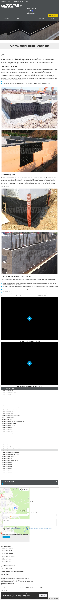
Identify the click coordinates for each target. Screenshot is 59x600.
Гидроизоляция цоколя (7, 470)
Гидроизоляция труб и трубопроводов (10, 452)
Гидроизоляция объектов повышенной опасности (13, 421)
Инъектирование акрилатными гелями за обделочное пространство (17, 581)
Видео (14, 1)
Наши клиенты (44, 589)
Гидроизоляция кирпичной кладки (9, 456)
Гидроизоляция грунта (7, 419)
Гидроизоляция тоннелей (7, 433)
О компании (3, 1)
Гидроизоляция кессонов (7, 411)
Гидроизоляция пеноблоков (8, 450)
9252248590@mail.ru (31, 13)
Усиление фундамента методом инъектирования (12, 571)
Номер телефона (35, 512)
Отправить (6, 537)
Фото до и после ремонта (27, 587)
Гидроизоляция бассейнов (7, 390)
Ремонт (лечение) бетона (7, 569)
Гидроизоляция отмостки (7, 476)
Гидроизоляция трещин (7, 398)
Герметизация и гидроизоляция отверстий (11, 407)
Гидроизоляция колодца (7, 464)
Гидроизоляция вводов (6, 568)
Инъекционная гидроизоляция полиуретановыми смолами (15, 578)
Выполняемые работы (7, 19)
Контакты (27, 1)
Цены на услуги (20, 1)
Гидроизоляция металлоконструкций (10, 460)
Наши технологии (29, 19)
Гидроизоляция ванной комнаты (9, 392)
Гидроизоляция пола (6, 444)
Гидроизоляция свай (6, 394)
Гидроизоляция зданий (7, 396)
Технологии (6, 483)
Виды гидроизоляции (18, 19)
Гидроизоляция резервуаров (8, 425)
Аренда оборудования (52, 19)
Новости (10, 1)
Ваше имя (5, 512)
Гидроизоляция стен (6, 441)
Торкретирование (6, 439)
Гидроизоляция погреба (7, 466)
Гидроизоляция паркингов (7, 431)
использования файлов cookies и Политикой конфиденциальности (20, 596)
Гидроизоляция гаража (7, 468)
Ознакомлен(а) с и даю (27, 528)
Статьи (3, 589)
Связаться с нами (53, 15)
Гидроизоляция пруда (6, 474)
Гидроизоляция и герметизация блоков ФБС (11, 409)
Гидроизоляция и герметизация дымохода (11, 448)
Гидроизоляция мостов (7, 458)
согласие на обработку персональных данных (40, 528)
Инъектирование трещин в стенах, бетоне (11, 576)
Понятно (43, 595)
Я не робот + (7, 531)
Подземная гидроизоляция (8, 417)
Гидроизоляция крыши (7, 472)
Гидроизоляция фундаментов (8, 435)
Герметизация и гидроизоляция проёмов (11, 402)
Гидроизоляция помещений (8, 405)
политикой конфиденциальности (18, 528)
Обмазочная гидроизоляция (7, 583)
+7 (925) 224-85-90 (31, 8)
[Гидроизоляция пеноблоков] (29, 107)
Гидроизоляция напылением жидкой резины (11, 580)
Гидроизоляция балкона (7, 478)
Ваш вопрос (6, 518)
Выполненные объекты (41, 19)
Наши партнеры (25, 589)
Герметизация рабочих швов (8, 573)
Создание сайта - (52, 598)
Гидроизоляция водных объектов (9, 423)
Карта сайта (4, 590)
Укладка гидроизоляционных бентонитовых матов (13, 584)
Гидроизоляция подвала (7, 429)
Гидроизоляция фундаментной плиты (10, 454)
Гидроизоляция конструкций (8, 400)
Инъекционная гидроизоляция (8, 565)
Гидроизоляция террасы (7, 446)
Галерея (3, 587)
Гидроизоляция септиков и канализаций (11, 415)
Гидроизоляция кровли (7, 427)
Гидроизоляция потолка (7, 462)
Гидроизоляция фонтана (7, 413)
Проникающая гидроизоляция (8, 566)
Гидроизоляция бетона (7, 437)
